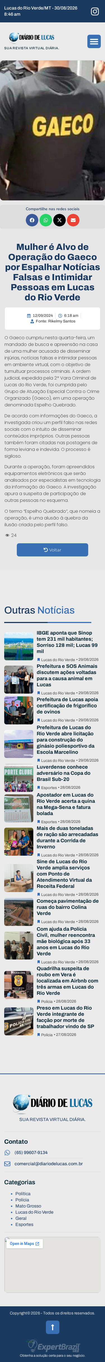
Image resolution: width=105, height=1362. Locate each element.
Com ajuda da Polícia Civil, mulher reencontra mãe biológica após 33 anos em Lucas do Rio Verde (66, 941)
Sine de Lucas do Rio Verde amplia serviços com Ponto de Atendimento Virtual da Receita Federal (64, 874)
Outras (39, 610)
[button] (94, 41)
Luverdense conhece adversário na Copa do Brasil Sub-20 (63, 773)
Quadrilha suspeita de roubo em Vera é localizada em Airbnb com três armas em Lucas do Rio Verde (67, 981)
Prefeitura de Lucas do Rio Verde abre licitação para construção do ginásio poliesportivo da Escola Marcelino (65, 740)
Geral (21, 1218)
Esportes (49, 788)
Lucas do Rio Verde (58, 660)
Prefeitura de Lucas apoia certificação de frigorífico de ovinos (67, 706)
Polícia (47, 1002)
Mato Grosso (28, 1206)
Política (23, 1193)
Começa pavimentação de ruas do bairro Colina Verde (68, 907)
